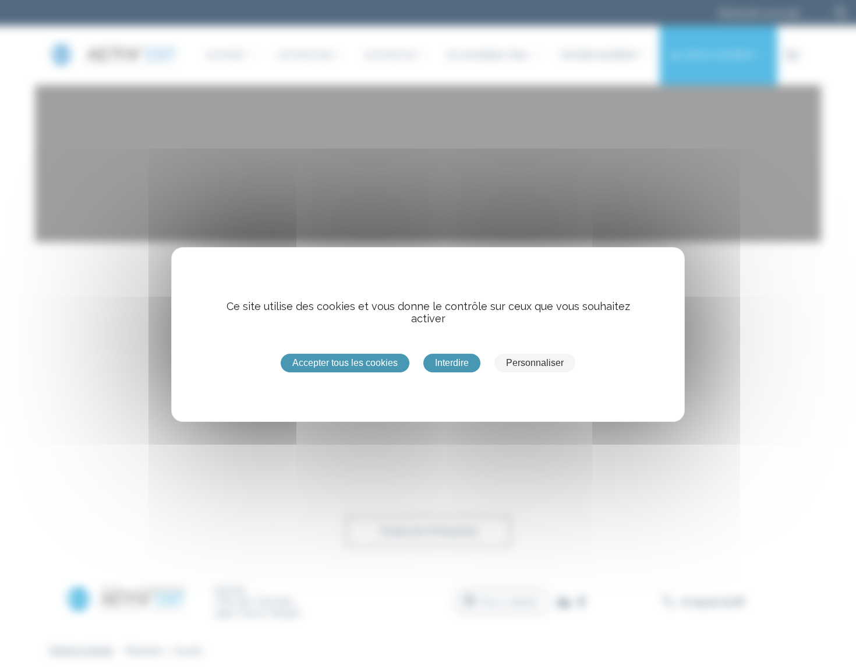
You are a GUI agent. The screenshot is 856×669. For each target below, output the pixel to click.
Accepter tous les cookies (345, 363)
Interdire (452, 363)
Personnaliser (535, 363)
